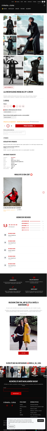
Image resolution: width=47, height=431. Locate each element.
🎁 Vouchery (17, 1)
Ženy (21, 408)
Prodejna (34, 1)
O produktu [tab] (5, 138)
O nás (13, 1)
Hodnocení (30, 1)
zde (9, 423)
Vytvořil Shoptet (41, 429)
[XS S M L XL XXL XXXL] (12, 191)
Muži (21, 410)
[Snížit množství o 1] (4, 125)
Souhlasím (40, 420)
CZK (38, 3)
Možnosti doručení (35, 121)
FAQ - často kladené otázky (35, 414)
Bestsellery (13, 157)
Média (25, 1)
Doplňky (21, 414)
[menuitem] (5, 9)
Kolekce (21, 404)
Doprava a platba (33, 408)
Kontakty (39, 1)
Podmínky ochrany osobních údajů (37, 406)
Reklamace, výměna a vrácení (36, 410)
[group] (9, 372)
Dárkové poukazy (23, 406)
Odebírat (16, 393)
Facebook (42, 1)
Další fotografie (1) (8, 87)
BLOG (22, 1)
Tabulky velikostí (33, 412)
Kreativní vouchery (33, 416)
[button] (3, 192)
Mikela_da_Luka (34, 363)
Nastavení (11, 426)
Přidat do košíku (28, 126)
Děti (20, 412)
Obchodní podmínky (34, 404)
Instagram (44, 1)
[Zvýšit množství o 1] (11, 125)
